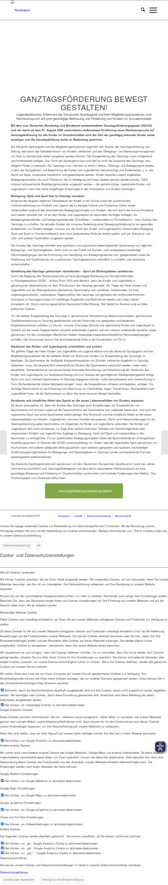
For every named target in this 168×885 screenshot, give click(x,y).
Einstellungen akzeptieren (19, 879)
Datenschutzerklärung (17, 545)
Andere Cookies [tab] (10, 829)
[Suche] (140, 10)
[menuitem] (140, 10)
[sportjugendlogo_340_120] (20, 10)
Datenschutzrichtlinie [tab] (13, 858)
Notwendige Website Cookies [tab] (18, 612)
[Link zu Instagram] (140, 515)
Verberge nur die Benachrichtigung (62, 879)
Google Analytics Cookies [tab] (16, 710)
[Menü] (151, 10)
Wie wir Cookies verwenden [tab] (17, 572)
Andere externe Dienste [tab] (15, 745)
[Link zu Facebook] (147, 515)
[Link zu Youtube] (153, 515)
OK (38, 545)
